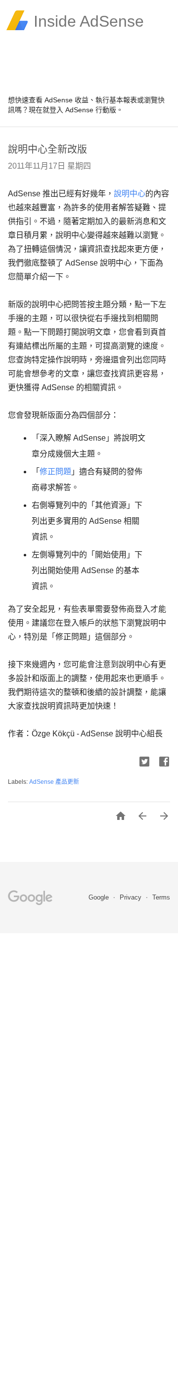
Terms (161, 897)
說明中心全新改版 (47, 149)
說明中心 (129, 193)
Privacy (131, 897)
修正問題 (55, 471)
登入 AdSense (71, 110)
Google (100, 897)
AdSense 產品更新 (54, 781)
